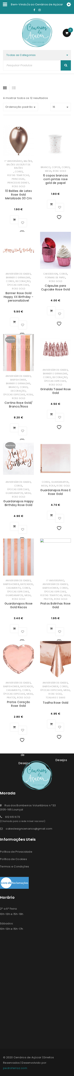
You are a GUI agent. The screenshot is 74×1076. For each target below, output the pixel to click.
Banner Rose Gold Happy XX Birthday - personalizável (18, 297)
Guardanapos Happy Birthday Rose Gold (18, 503)
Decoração (22, 281)
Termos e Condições (14, 866)
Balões (28, 161)
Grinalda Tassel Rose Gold (55, 391)
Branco (46, 167)
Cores (19, 171)
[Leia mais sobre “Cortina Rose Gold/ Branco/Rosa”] (14, 428)
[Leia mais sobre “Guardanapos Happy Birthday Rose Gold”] (14, 526)
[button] (14, 220)
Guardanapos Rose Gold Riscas (18, 605)
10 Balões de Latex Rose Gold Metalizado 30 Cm (18, 194)
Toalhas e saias (55, 697)
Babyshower (18, 379)
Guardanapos (14, 493)
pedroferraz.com (15, 1068)
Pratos (48, 599)
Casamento (13, 588)
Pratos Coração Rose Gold (18, 704)
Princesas (18, 179)
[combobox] (37, 55)
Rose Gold (18, 186)
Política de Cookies (13, 859)
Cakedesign (50, 273)
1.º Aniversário (13, 161)
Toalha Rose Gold (55, 703)
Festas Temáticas (18, 175)
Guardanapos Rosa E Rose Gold (55, 492)
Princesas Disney (18, 182)
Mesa (48, 171)
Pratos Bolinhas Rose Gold (55, 605)
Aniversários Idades (18, 273)
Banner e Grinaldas (18, 277)
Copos (56, 167)
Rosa (30, 394)
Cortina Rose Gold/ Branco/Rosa (19, 405)
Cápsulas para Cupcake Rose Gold (55, 287)
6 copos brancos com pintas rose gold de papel (55, 179)
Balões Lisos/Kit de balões (18, 166)
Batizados (26, 584)
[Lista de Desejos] (22, 223)
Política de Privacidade (16, 852)
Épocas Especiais (18, 285)
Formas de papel (55, 277)
